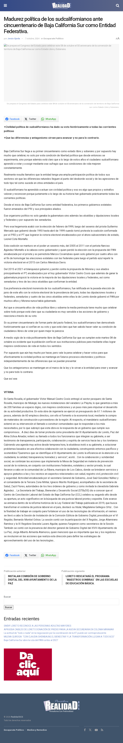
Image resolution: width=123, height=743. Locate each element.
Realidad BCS (17, 717)
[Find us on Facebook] (85, 730)
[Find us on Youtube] (96, 730)
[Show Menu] (5, 5)
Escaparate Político (53, 38)
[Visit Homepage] (61, 5)
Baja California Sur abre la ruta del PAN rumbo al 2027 (31, 640)
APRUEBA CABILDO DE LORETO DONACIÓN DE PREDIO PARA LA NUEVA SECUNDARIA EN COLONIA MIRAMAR (59, 629)
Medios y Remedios (37, 730)
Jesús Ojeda (14, 38)
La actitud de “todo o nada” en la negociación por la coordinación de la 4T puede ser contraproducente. (55, 633)
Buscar (7, 596)
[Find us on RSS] (102, 730)
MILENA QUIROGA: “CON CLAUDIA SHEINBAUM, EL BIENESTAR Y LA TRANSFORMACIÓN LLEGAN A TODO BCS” (59, 636)
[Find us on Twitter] (90, 730)
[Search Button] (117, 5)
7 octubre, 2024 (32, 38)
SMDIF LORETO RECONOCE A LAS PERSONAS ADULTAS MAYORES (37, 625)
